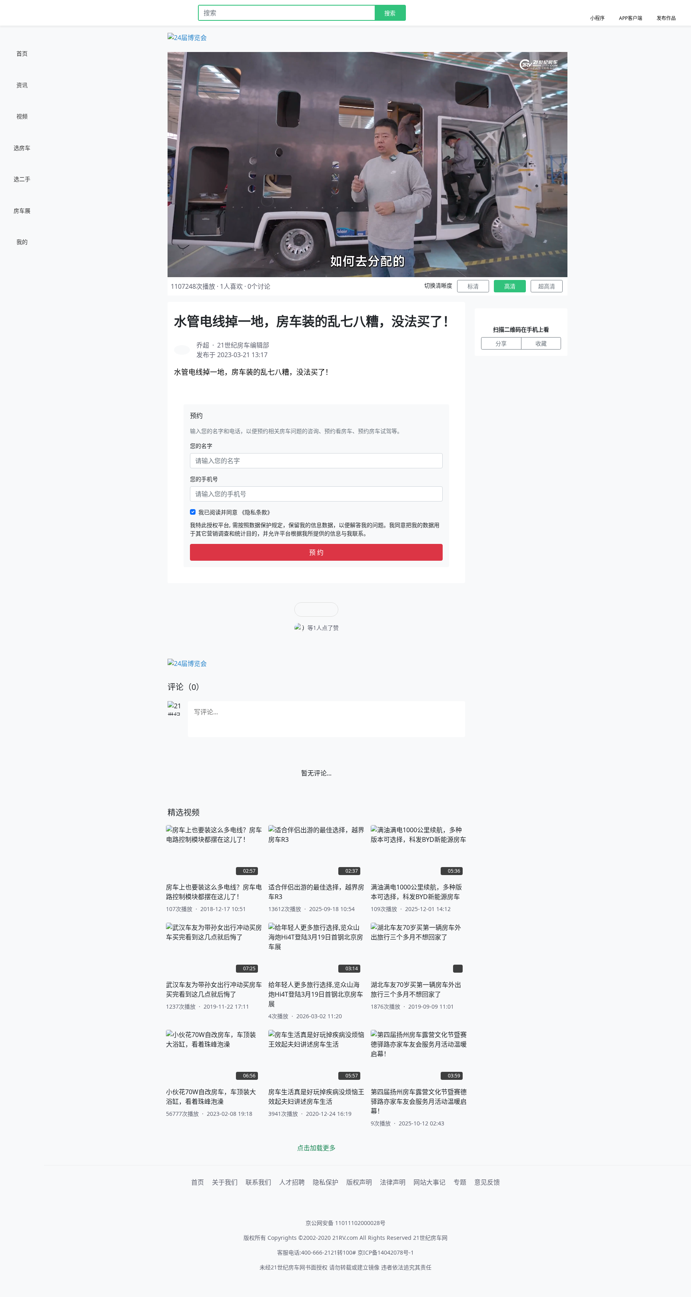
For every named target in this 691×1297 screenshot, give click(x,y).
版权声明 (359, 1182)
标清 (473, 286)
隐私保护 (325, 1182)
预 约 (316, 552)
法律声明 (392, 1182)
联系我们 (258, 1182)
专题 (459, 1182)
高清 (509, 286)
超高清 (546, 286)
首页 (197, 1182)
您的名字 (201, 446)
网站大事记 (429, 1182)
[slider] (367, 271)
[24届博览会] (187, 36)
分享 (501, 343)
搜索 (389, 13)
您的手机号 (204, 479)
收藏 (541, 343)
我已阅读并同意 (235, 512)
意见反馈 (487, 1182)
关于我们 (225, 1182)
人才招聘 (292, 1182)
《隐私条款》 (256, 512)
